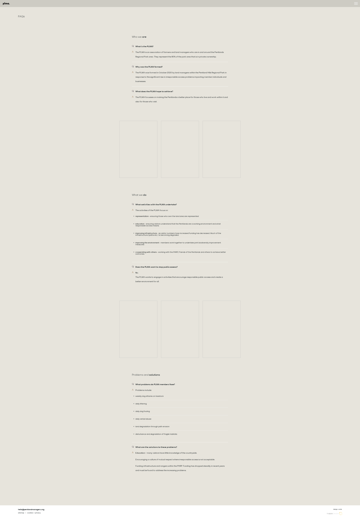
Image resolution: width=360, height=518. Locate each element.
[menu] (356, 3)
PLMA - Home (6, 3)
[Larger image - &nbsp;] (138, 149)
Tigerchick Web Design (334, 513)
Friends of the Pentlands (189, 252)
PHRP (175, 252)
